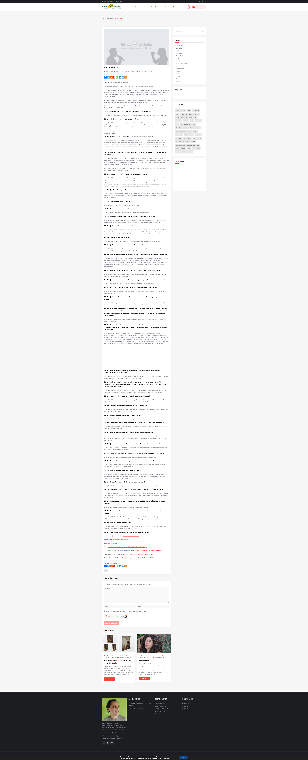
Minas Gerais (179, 128)
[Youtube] (202, 1)
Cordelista (178, 121)
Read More (108, 679)
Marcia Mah (144, 661)
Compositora (192, 117)
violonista (185, 152)
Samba (178, 76)
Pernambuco (179, 134)
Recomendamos (180, 68)
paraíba (195, 131)
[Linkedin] (120, 77)
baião (189, 110)
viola (189, 148)
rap (184, 138)
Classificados (177, 7)
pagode (189, 131)
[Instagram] (205, 1)
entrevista (198, 121)
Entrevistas (138, 7)
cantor (191, 114)
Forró (177, 50)
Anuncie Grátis (200, 7)
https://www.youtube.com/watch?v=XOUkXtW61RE (138, 554)
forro (177, 124)
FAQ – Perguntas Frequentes (136, 708)
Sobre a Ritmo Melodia (161, 703)
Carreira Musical (164, 7)
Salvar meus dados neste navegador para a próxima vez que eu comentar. (126, 611)
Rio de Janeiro (197, 138)
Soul (177, 148)
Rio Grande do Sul (180, 141)
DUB (192, 121)
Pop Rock (198, 134)
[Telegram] (123, 77)
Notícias (178, 61)
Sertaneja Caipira (180, 145)
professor (178, 138)
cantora (197, 114)
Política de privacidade (161, 713)
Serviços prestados (160, 711)
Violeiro (178, 152)
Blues (177, 114)
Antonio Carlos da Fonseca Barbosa (125, 71)
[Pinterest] (114, 77)
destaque (186, 121)
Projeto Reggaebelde (182, 63)
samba (193, 141)
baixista (183, 110)
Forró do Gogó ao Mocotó (162, 708)
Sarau (177, 79)
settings (167, 758)
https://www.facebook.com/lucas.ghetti (116, 539)
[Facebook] (199, 1)
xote (191, 152)
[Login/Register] (189, 7)
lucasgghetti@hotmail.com (131, 536)
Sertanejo (128, 657)
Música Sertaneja (180, 131)
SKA (198, 145)
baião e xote (196, 110)
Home (130, 7)
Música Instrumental (194, 128)
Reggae (178, 71)
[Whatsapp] (117, 77)
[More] (125, 77)
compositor (184, 117)
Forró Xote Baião (185, 124)
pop (192, 134)
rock (188, 141)
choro (177, 117)
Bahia (177, 110)
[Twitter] (108, 77)
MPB (151, 71)
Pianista (187, 134)
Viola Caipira (196, 148)
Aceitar (183, 757)
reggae (189, 138)
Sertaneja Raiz (191, 145)
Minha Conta (184, 706)
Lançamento (179, 53)
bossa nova (184, 114)
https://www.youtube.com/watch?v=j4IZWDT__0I (149, 550)
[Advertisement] (136, 357)
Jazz (193, 124)
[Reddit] (111, 77)
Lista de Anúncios (186, 703)
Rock (177, 73)
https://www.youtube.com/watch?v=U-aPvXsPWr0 (137, 558)
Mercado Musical (151, 7)
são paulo (182, 148)
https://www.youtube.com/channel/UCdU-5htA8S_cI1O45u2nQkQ (127, 547)
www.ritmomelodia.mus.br (138, 105)
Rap (177, 66)
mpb (106, 570)
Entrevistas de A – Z (160, 706)
